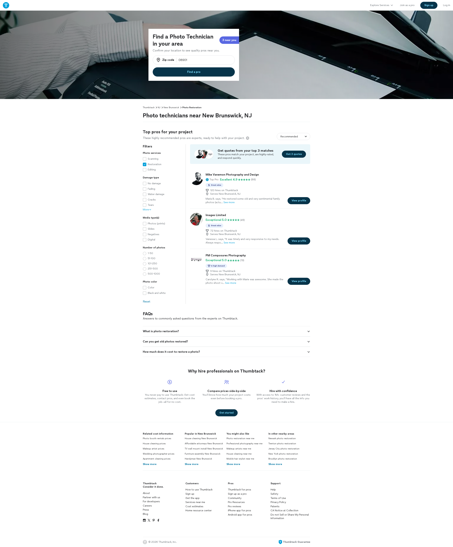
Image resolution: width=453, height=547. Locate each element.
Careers (147, 505)
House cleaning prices (154, 443)
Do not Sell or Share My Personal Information (290, 516)
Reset (146, 301)
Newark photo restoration (282, 438)
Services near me (195, 502)
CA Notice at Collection (284, 510)
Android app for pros (240, 514)
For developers (151, 501)
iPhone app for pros (239, 510)
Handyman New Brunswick (198, 459)
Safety (274, 493)
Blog (145, 514)
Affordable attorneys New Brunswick (204, 443)
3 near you (229, 40)
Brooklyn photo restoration (282, 459)
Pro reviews (234, 506)
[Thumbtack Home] (6, 5)
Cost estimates (194, 506)
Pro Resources (236, 502)
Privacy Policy (278, 502)
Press (146, 509)
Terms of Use (278, 498)
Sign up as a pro (237, 493)
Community (234, 498)
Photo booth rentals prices (157, 438)
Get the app (192, 498)
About (146, 493)
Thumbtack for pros (239, 489)
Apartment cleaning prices (156, 459)
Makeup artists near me (238, 448)
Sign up (189, 493)
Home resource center (198, 510)
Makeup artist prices (153, 448)
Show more (149, 464)
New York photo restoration (283, 454)
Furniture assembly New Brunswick (202, 454)
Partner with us (151, 497)
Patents (275, 506)
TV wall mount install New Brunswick (204, 448)
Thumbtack (148, 107)
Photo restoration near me (240, 438)
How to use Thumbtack (199, 489)
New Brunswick (171, 107)
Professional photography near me (244, 443)
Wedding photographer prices (158, 454)
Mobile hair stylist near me (240, 459)
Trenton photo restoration (282, 443)
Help (273, 489)
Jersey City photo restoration (283, 448)
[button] (212, 180)
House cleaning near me (238, 454)
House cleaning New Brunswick (201, 438)
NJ (159, 107)
